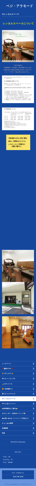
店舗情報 (5, 428)
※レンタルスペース (9, 398)
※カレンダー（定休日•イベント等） (14, 413)
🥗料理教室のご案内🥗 (10, 408)
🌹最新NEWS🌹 (7, 368)
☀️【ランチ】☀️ (7, 373)
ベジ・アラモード (18, 6)
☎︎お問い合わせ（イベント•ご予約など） (16, 418)
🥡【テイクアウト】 (9, 394)
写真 (3, 433)
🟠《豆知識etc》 (7, 389)
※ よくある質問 (7, 423)
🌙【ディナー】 (7, 384)
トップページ (6, 363)
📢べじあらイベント (9, 403)
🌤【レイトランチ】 (9, 378)
